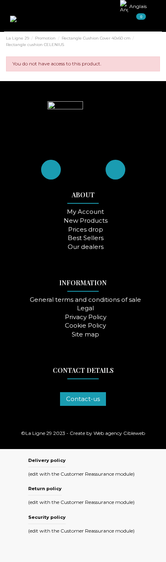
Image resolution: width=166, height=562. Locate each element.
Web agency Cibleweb (119, 433)
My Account (85, 212)
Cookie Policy (85, 325)
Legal (85, 308)
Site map (85, 334)
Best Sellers (86, 238)
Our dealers (86, 247)
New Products (86, 220)
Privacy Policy (85, 317)
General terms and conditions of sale (85, 300)
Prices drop (85, 229)
